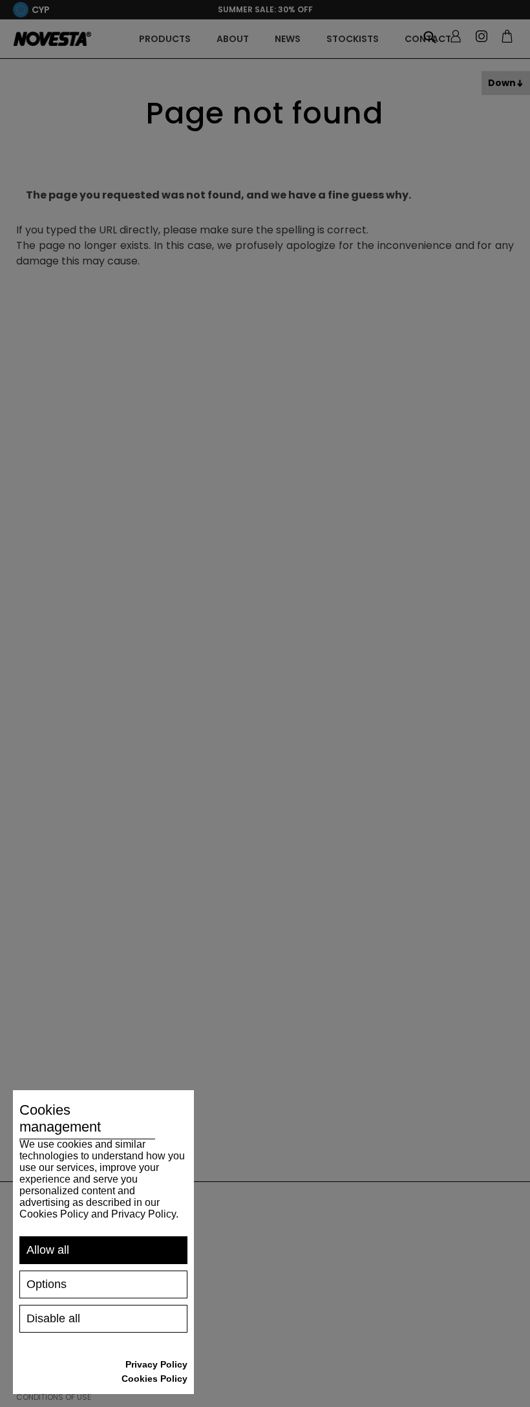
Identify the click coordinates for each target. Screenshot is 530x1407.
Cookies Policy (154, 1378)
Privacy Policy (156, 1364)
